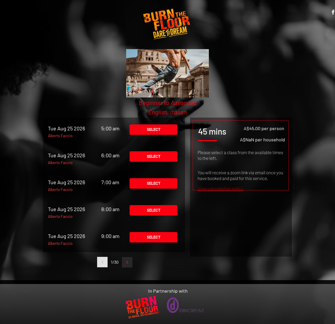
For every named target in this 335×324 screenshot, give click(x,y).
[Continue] (127, 262)
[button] (220, 188)
